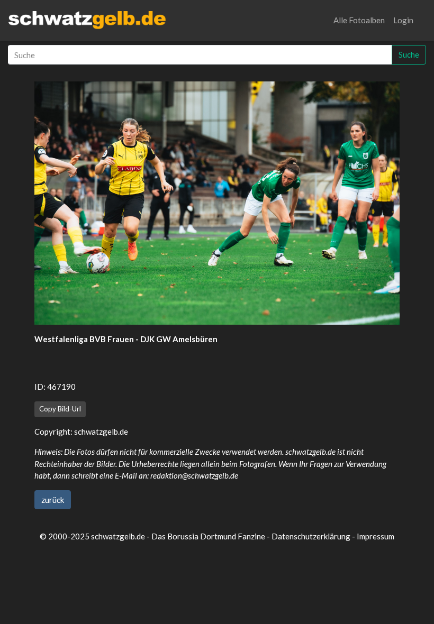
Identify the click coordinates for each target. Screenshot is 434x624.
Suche (409, 54)
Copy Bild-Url (60, 409)
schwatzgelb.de (101, 431)
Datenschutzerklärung (311, 536)
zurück (52, 499)
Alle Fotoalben (359, 20)
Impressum (375, 536)
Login (403, 20)
